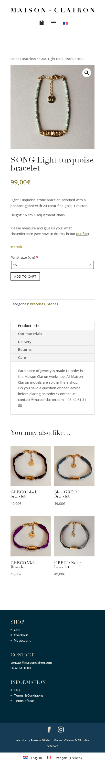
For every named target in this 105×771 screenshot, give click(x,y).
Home (14, 58)
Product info (29, 325)
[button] (86, 72)
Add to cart (25, 276)
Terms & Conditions (28, 695)
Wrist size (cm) (24, 257)
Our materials (30, 333)
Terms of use (24, 700)
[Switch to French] (66, 24)
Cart (17, 629)
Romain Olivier (41, 740)
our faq (82, 233)
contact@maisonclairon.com (31, 662)
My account (22, 640)
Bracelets (29, 58)
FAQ (17, 690)
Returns (25, 349)
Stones (52, 304)
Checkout (21, 635)
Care (22, 357)
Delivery (25, 341)
